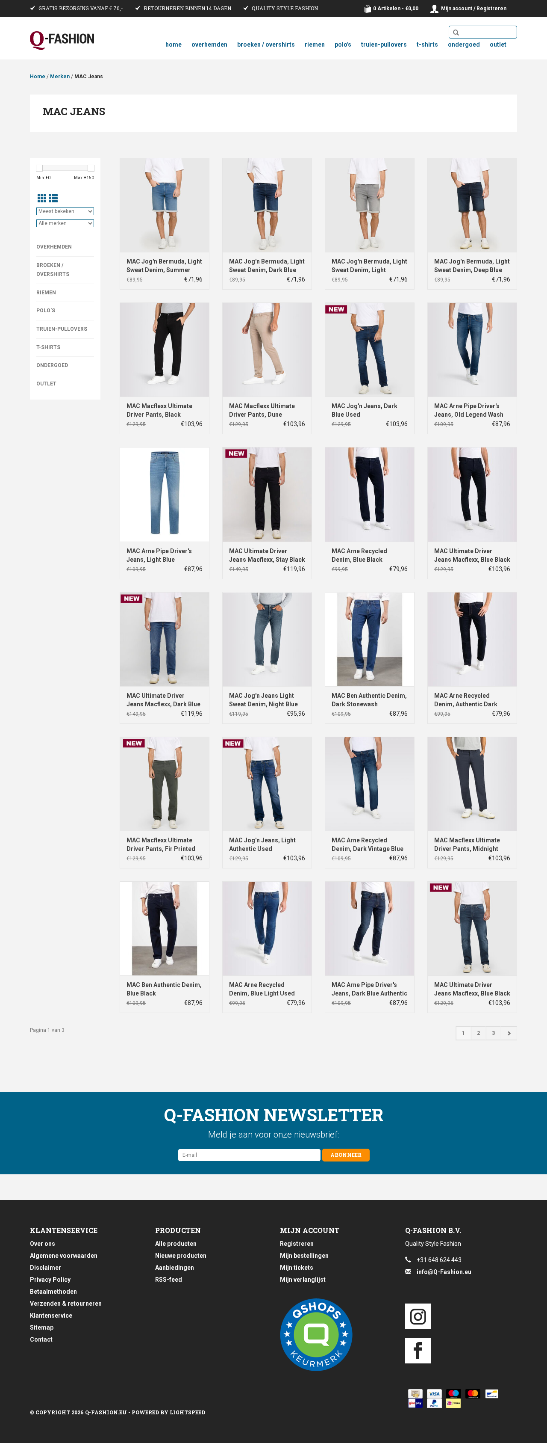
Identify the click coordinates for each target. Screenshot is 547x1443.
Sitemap (41, 1327)
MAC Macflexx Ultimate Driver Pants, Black (159, 410)
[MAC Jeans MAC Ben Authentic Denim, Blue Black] (164, 928)
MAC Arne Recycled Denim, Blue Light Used (262, 989)
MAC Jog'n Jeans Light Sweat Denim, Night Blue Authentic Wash (263, 700)
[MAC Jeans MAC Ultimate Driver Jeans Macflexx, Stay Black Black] (267, 494)
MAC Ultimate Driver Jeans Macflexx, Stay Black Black (267, 556)
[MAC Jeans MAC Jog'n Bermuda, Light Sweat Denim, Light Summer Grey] (370, 205)
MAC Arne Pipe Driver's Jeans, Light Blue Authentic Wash (159, 556)
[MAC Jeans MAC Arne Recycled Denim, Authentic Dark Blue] (472, 639)
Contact (41, 1339)
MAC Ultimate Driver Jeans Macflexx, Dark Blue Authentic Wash (163, 700)
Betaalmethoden (53, 1291)
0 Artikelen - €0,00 (395, 9)
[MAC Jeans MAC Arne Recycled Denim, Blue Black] (370, 494)
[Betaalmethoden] (414, 1394)
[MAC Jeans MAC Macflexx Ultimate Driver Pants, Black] (164, 349)
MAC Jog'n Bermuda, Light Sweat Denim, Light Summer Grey (369, 266)
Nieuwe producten (180, 1255)
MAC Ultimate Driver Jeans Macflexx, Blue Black (472, 555)
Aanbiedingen (174, 1267)
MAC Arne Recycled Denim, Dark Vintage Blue (367, 844)
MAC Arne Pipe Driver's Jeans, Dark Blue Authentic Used (369, 989)
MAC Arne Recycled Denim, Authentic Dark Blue (465, 700)
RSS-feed (168, 1279)
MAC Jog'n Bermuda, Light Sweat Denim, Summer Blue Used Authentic (164, 266)
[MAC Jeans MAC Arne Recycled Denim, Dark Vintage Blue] (370, 784)
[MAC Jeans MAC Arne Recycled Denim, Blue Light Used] (267, 928)
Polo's (343, 44)
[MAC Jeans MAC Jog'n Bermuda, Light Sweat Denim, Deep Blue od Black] (472, 205)
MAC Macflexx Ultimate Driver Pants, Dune (262, 410)
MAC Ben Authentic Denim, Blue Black (164, 989)
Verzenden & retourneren (66, 1303)
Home (173, 44)
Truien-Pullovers (384, 44)
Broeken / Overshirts (266, 44)
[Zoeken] (456, 33)
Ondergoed (464, 44)
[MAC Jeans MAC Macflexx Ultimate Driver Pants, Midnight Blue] (472, 784)
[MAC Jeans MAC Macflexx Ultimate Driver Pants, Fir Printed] (164, 784)
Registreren (297, 1243)
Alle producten (176, 1243)
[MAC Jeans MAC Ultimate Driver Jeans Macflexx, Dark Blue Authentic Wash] (164, 639)
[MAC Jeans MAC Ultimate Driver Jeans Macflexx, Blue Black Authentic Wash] (472, 928)
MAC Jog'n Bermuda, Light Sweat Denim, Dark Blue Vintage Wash (267, 266)
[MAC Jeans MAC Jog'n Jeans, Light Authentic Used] (267, 784)
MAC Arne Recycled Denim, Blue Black (359, 555)
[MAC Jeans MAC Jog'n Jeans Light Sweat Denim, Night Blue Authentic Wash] (267, 639)
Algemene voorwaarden (63, 1255)
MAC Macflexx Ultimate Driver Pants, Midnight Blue (467, 845)
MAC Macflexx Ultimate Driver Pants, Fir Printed (160, 844)
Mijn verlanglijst (303, 1279)
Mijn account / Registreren (473, 9)
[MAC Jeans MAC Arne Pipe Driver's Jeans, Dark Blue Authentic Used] (370, 928)
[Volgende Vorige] (509, 1033)
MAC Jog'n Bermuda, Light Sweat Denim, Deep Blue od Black (472, 266)
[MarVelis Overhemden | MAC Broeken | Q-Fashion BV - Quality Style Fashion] (62, 40)
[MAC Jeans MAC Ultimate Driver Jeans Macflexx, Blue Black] (472, 494)
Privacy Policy (50, 1279)
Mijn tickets (296, 1267)
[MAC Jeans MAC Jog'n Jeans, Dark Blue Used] (370, 349)
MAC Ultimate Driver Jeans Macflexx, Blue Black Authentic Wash (472, 989)
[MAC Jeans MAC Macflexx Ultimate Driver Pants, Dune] (267, 349)
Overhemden (209, 44)
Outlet (498, 44)
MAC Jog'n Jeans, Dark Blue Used (364, 410)
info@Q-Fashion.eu (444, 1271)
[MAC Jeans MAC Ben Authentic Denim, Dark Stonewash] (370, 639)
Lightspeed (187, 1412)
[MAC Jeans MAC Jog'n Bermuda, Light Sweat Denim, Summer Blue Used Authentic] (164, 205)
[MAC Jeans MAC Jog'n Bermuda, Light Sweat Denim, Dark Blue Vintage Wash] (267, 205)
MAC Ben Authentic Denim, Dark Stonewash (369, 700)
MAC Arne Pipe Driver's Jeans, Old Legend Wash (468, 410)
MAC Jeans (88, 77)
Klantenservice (51, 1315)
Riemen (315, 44)
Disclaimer (45, 1267)
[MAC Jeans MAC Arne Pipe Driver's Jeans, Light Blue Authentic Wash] (164, 494)
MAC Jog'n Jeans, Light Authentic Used (262, 844)
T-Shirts (427, 44)
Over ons (42, 1243)
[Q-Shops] (336, 1334)
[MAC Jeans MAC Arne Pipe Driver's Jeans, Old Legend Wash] (472, 349)
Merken (60, 77)
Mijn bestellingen (304, 1255)
